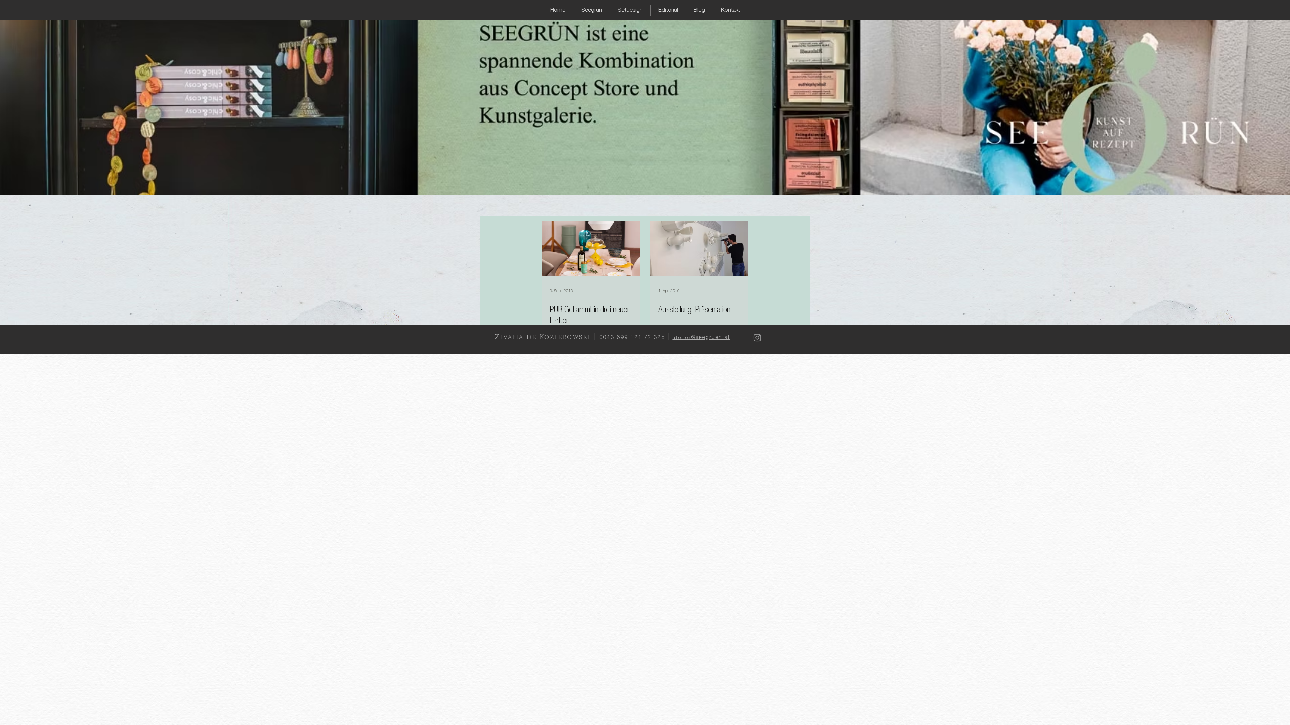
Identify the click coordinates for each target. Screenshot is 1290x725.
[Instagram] (757, 338)
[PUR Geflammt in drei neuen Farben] (591, 248)
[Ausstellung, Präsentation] (699, 248)
